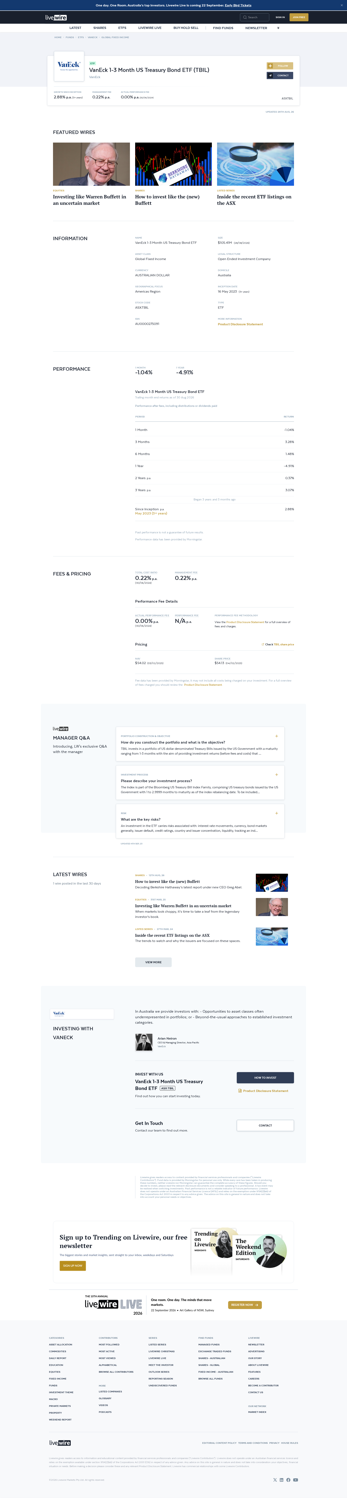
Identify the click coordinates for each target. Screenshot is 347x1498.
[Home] (56, 17)
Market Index (257, 1411)
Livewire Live (149, 28)
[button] (155, 572)
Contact (265, 1125)
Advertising (256, 1351)
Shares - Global (209, 1364)
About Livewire (258, 1364)
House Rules (289, 1442)
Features (254, 1371)
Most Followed (109, 1344)
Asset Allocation (60, 1344)
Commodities (57, 1351)
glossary (105, 1398)
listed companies (110, 1391)
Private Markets (60, 1405)
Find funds (223, 28)
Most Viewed (107, 1358)
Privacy (274, 1442)
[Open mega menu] (278, 28)
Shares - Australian (211, 1358)
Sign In (280, 17)
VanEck (92, 37)
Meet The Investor (161, 1364)
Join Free (299, 17)
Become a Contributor (263, 1385)
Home (58, 37)
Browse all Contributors (116, 1371)
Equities (58, 190)
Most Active (107, 1351)
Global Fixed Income (115, 37)
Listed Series (226, 190)
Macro (53, 1399)
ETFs (122, 28)
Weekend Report (60, 1419)
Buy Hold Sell (186, 28)
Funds (70, 37)
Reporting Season (161, 1378)
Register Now (242, 1305)
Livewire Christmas (162, 1351)
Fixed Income (57, 1378)
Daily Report (57, 1358)
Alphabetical (108, 1364)
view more (153, 962)
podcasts (105, 1411)
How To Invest (265, 1077)
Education (56, 1364)
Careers (253, 1378)
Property (55, 1412)
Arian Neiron (167, 1038)
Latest (75, 28)
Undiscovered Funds (163, 1385)
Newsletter (256, 28)
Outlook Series (159, 1371)
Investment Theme (61, 1392)
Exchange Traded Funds (214, 1351)
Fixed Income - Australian (215, 1371)
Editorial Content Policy (219, 1442)
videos (103, 1405)
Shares (99, 28)
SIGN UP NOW (72, 1265)
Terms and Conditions (253, 1442)
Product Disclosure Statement (240, 324)
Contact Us (255, 1392)
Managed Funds (208, 1344)
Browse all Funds (210, 1378)
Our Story (255, 1358)
